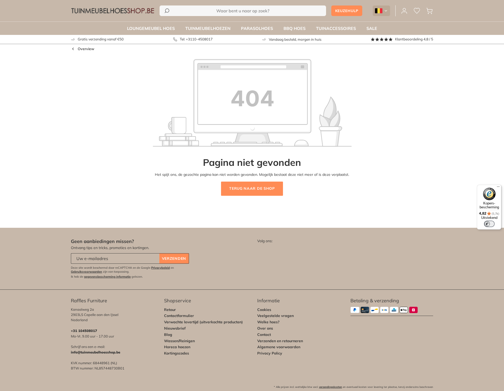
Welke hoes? (268, 322)
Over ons (265, 328)
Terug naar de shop (252, 188)
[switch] (489, 224)
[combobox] (243, 11)
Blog (168, 334)
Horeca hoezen (177, 347)
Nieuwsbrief (175, 328)
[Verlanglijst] (417, 11)
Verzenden (174, 258)
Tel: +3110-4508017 (196, 39)
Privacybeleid (160, 268)
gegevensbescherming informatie (107, 276)
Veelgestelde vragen (275, 315)
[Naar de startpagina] (112, 10)
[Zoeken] (167, 11)
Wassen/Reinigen (179, 341)
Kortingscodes (176, 353)
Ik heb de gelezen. (107, 276)
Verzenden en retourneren (280, 341)
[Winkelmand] (429, 11)
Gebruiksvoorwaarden (86, 271)
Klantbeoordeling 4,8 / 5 (414, 39)
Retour (170, 309)
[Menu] (498, 188)
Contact (264, 334)
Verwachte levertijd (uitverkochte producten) (203, 322)
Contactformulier (179, 315)
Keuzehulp (346, 10)
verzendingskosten (330, 387)
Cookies (264, 309)
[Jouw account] (404, 11)
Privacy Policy (269, 353)
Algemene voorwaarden (278, 347)
